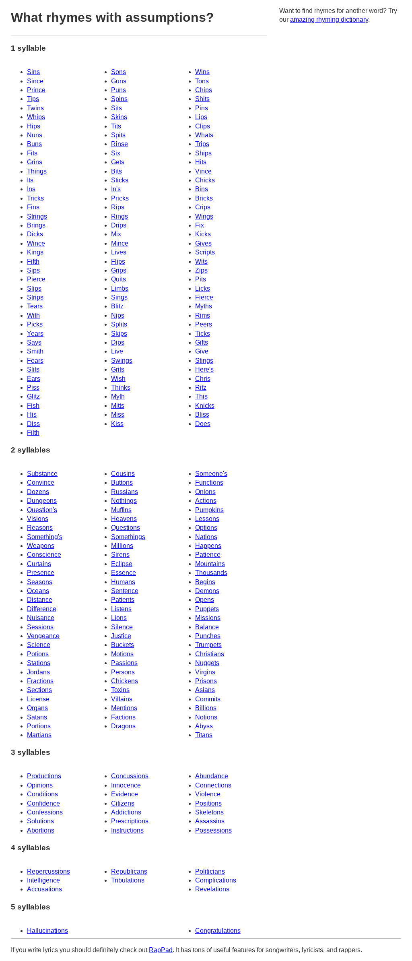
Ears (33, 378)
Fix (199, 225)
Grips (118, 270)
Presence (40, 572)
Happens (208, 545)
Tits (116, 126)
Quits (118, 279)
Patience (207, 554)
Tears (35, 306)
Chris (202, 378)
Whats (204, 135)
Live (117, 351)
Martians (39, 735)
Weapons (40, 545)
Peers (203, 324)
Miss (117, 414)
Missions (207, 617)
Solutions (40, 821)
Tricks (35, 198)
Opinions (40, 785)
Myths (203, 306)
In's (116, 189)
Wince (36, 243)
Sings (119, 297)
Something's (44, 536)
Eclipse (121, 563)
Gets (117, 162)
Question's (42, 509)
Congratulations (218, 930)
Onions (205, 491)
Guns (118, 81)
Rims (202, 315)
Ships (203, 153)
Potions (38, 654)
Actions (205, 500)
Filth (33, 432)
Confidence (43, 803)
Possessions (213, 830)
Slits (33, 369)
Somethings (128, 536)
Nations (206, 536)
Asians (205, 689)
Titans (203, 735)
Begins (205, 582)
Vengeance (43, 635)
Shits (202, 98)
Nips (117, 315)
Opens (204, 599)
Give (201, 351)
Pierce (36, 279)
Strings (37, 216)
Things (37, 171)
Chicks (205, 180)
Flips (118, 261)
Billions (205, 708)
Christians (209, 654)
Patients (122, 599)
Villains (121, 699)
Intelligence (43, 880)
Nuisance (40, 617)
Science (38, 644)
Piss (33, 387)
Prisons (206, 681)
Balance (207, 627)
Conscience (44, 554)
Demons (207, 590)
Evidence (124, 794)
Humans (123, 582)
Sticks (119, 180)
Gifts (201, 342)
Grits (117, 369)
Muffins (121, 509)
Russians (124, 491)
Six (115, 153)
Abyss (204, 726)
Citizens (122, 803)
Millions (122, 545)
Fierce (204, 297)
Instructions (127, 830)
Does (202, 423)
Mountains (210, 563)
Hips (33, 126)
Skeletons (209, 812)
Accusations (44, 889)
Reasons (40, 527)
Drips (118, 225)
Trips (202, 144)
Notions (206, 717)
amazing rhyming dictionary (329, 19)
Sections (39, 689)
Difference (41, 609)
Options (206, 527)
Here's (204, 369)
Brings (36, 225)
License (38, 699)
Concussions (129, 776)
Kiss (117, 423)
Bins (201, 189)
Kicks (203, 234)
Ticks (202, 333)
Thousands (211, 572)
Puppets (207, 609)
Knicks (204, 405)
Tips (33, 98)
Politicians (210, 871)
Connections (213, 785)
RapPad (161, 950)
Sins (33, 71)
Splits (119, 324)
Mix (116, 234)
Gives (203, 243)
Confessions (45, 812)
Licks (202, 288)
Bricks (204, 198)
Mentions (124, 708)
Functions (209, 482)
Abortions (40, 830)
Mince (119, 243)
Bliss (202, 414)
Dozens (38, 491)
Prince (36, 90)
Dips (117, 342)
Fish (33, 405)
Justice (121, 635)
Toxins (120, 689)
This (201, 396)
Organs (37, 708)
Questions (125, 527)
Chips (203, 90)
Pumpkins (209, 509)
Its (30, 180)
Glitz (33, 396)
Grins (34, 162)
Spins (119, 98)
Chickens (124, 681)
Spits (118, 135)
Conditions (42, 794)
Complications (215, 880)
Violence (207, 794)
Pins (201, 108)
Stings (204, 360)
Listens (121, 609)
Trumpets (208, 644)
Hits (200, 162)
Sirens (120, 554)
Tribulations (127, 880)
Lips (201, 117)
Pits (200, 279)
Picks (35, 324)
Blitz (117, 306)
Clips (202, 126)
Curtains (39, 563)
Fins (33, 207)
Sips (33, 270)
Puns (118, 90)
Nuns (34, 135)
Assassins (210, 821)
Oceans (38, 590)
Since (35, 81)
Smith (35, 351)
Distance (39, 599)
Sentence (124, 590)
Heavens (124, 518)
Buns (34, 144)
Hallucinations (47, 930)
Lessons (207, 518)
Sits (116, 108)
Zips (201, 270)
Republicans (129, 871)
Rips (117, 207)
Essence (123, 572)
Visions (37, 518)
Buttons (122, 482)
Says (34, 342)
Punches (207, 635)
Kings (35, 252)
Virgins (205, 672)
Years (35, 333)
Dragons (123, 726)
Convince (40, 482)
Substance (42, 473)
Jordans (38, 672)
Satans (37, 717)
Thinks (120, 387)
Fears (35, 360)
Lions (119, 617)
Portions (39, 726)
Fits (32, 153)
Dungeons (42, 500)
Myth (118, 396)
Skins (119, 117)
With (33, 315)
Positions (208, 803)
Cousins (123, 473)
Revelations (212, 889)
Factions (123, 717)
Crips (202, 207)
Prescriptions (129, 821)
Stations (38, 662)
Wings (204, 216)
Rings (119, 216)
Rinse (119, 144)
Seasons (39, 582)
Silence (122, 627)
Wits (201, 261)
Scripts (205, 252)
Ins (31, 189)
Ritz (200, 387)
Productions (44, 776)
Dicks (35, 234)
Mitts (117, 405)
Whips (36, 117)
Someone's (211, 473)
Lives (118, 252)
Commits (207, 699)
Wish (118, 378)
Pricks (120, 198)
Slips (34, 288)
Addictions (126, 812)
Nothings (124, 500)
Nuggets (207, 662)
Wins (202, 71)
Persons (123, 672)
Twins (35, 108)
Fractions (40, 681)
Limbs (119, 288)
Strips (35, 297)
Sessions (40, 627)
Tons (202, 81)
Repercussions (48, 871)
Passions (124, 662)
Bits (116, 171)
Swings (121, 360)
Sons (118, 71)
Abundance (211, 776)
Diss (33, 423)
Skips (119, 333)
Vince (203, 171)
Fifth (33, 261)
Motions (122, 654)
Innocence (126, 785)
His (32, 414)
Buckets (122, 644)
